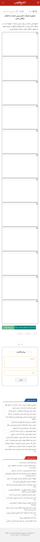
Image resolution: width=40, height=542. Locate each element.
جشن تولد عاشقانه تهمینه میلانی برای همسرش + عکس (21, 440)
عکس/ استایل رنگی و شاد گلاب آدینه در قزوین (23, 434)
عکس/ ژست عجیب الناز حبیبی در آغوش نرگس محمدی (21, 437)
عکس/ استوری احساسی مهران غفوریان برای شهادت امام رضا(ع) (21, 418)
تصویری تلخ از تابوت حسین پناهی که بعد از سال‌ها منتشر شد (20, 450)
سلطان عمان (28, 334)
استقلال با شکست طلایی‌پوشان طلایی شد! (24, 482)
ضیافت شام (19, 334)
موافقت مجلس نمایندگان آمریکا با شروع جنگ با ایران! (21, 479)
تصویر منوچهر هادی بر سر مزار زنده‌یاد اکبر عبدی (23, 431)
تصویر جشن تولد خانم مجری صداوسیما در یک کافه (22, 414)
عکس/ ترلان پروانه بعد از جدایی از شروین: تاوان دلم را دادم (21, 499)
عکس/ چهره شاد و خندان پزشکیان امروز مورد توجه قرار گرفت (21, 486)
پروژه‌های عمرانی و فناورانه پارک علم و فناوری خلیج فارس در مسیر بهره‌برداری (20, 475)
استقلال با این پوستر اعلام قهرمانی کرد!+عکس (23, 422)
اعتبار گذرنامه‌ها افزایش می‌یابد (27, 518)
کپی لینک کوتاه (8, 328)
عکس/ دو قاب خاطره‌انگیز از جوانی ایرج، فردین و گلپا (21, 425)
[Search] (3, 3)
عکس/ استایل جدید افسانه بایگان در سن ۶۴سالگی (22, 446)
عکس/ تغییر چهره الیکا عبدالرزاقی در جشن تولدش (22, 411)
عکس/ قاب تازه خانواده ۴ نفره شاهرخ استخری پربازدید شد (21, 514)
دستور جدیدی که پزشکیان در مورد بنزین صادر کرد (22, 495)
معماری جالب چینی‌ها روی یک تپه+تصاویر (24, 428)
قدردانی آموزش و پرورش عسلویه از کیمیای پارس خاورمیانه (22, 504)
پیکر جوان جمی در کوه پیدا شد (27, 463)
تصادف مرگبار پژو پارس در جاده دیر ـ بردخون (24, 471)
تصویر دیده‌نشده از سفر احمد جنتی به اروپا (24, 408)
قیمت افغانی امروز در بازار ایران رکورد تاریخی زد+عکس (21, 521)
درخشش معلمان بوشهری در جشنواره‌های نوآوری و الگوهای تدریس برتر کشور (22, 491)
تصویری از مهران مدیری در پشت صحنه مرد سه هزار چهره (20, 405)
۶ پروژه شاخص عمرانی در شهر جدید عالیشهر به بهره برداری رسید (22, 467)
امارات (35, 334)
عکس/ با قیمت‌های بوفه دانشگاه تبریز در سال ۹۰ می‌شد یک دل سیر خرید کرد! (21, 509)
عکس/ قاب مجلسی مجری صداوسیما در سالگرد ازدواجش (20, 443)
